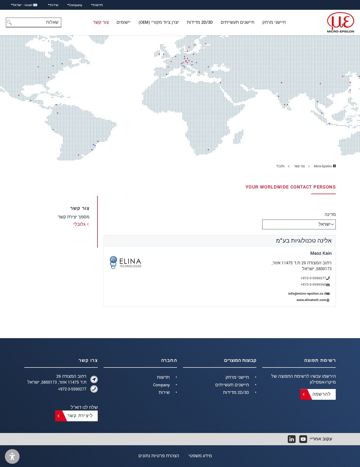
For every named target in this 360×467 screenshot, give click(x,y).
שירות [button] (54, 5)
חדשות (163, 377)
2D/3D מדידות (236, 392)
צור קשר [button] (101, 22)
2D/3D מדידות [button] (200, 22)
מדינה (330, 214)
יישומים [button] (124, 22)
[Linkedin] (292, 439)
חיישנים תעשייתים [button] (237, 22)
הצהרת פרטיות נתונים (158, 456)
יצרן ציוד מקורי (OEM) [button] (158, 22)
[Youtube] (303, 439)
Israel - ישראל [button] (23, 5)
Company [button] (75, 5)
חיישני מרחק (237, 377)
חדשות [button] (98, 5)
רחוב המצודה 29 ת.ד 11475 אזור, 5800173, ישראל (56, 379)
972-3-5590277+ (72, 389)
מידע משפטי (200, 456)
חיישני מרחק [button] (274, 22)
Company (161, 385)
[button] (12, 456)
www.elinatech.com (311, 300)
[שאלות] (11, 22)
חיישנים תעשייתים (232, 385)
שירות (164, 392)
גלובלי (79, 224)
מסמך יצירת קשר (73, 217)
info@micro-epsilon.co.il (307, 293)
